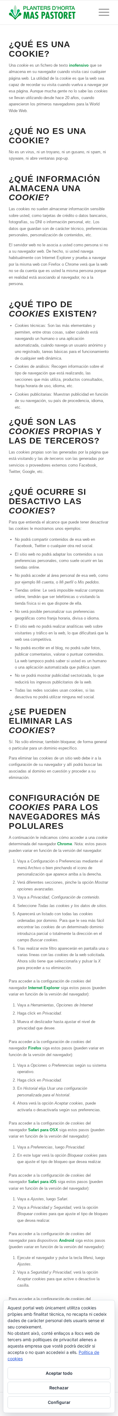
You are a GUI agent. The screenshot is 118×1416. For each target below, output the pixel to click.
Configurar (59, 1402)
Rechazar (59, 1387)
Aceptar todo (59, 1373)
